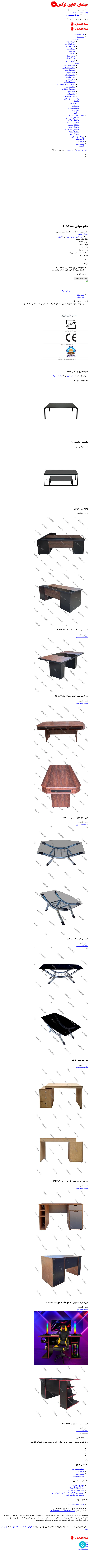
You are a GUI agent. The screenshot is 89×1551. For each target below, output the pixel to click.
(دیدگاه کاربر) (82, 234)
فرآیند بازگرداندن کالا (76, 1488)
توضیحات (80, 295)
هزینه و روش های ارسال (75, 1504)
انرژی (60, 237)
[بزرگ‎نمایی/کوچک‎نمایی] (80, 1433)
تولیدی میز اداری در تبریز (74, 1495)
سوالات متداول (78, 1476)
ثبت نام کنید (58, 376)
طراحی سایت (27, 1527)
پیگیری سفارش (78, 1469)
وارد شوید (69, 376)
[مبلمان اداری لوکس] (69, 7)
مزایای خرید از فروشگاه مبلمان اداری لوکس (68, 1493)
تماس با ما (80, 1474)
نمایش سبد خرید (73, 15)
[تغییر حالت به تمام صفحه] (83, 1433)
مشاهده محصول (82, 637)
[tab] (42, 295)
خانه (86, 150)
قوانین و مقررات (78, 1485)
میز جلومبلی (70, 150)
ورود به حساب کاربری (80, 12)
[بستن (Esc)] (87, 1433)
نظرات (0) (80, 297)
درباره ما (81, 1471)
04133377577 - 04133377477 (62, 1511)
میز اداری (79, 150)
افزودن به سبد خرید (81, 278)
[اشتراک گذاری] (85, 1433)
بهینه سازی (17, 1527)
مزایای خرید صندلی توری (75, 1490)
